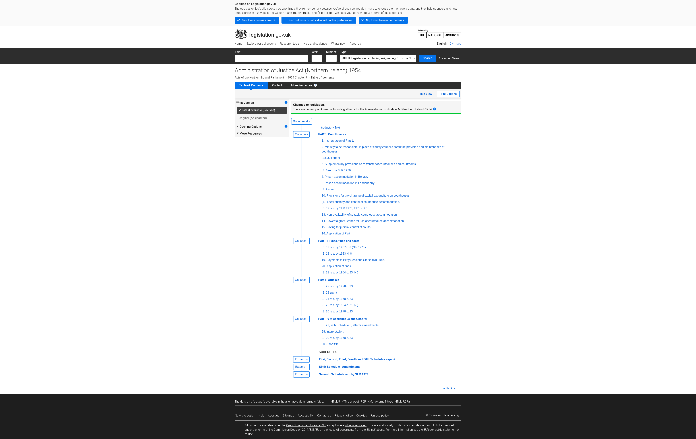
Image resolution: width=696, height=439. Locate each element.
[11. (324, 201)
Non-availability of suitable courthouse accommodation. (361, 214)
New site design (245, 415)
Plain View (425, 94)
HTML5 (335, 401)
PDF (363, 401)
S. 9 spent (328, 189)
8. (323, 183)
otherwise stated (355, 425)
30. (324, 344)
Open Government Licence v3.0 (306, 425)
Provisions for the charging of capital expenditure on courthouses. (368, 195)
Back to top (453, 388)
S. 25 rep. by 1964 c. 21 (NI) (340, 305)
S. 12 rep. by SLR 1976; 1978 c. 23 (344, 208)
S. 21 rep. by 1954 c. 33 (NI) (340, 272)
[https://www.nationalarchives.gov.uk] (439, 32)
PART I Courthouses (332, 134)
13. (324, 214)
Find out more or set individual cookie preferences (321, 20)
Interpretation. (335, 331)
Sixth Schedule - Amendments (340, 366)
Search (427, 58)
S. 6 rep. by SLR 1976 (336, 170)
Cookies (361, 415)
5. (323, 164)
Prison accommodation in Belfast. (346, 176)
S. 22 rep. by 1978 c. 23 (337, 286)
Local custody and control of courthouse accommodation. (363, 201)
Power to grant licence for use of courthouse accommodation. (365, 220)
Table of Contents (251, 85)
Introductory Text (329, 127)
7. (323, 176)
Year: (315, 52)
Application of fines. (339, 266)
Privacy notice (344, 415)
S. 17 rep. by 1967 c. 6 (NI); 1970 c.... (346, 247)
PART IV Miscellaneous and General (342, 319)
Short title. (332, 344)
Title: (238, 52)
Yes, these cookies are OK (258, 20)
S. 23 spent (329, 292)
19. (324, 259)
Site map (288, 415)
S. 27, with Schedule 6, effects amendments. (350, 325)
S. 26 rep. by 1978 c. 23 (337, 311)
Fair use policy (379, 415)
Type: (343, 52)
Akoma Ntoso (384, 401)
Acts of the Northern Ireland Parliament (259, 77)
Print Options (448, 94)
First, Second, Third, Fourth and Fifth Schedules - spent (357, 359)
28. (324, 331)
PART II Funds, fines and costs (338, 241)
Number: (331, 52)
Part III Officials (328, 280)
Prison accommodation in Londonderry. (350, 183)
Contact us (324, 415)
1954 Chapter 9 (297, 77)
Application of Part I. (339, 233)
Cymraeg (455, 43)
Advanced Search (450, 58)
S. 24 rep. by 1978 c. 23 (337, 298)
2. (323, 147)
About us (273, 415)
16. (324, 233)
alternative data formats (300, 401)
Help (261, 415)
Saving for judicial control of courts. (348, 227)
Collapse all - (301, 121)
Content (277, 85)
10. (324, 195)
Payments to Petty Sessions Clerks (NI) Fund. (355, 259)
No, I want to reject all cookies (385, 20)
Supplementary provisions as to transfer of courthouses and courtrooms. (371, 164)
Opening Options (249, 126)
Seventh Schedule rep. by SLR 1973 (343, 374)
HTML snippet (350, 401)
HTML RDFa (402, 401)
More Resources (301, 85)
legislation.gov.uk (264, 30)
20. (324, 266)
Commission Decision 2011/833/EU (296, 429)
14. (324, 220)
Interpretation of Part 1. (339, 140)
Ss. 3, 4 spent (331, 157)
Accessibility (306, 415)
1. (323, 140)
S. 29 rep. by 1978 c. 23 (337, 337)
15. (324, 227)
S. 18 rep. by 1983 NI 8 (337, 253)
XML (370, 401)
